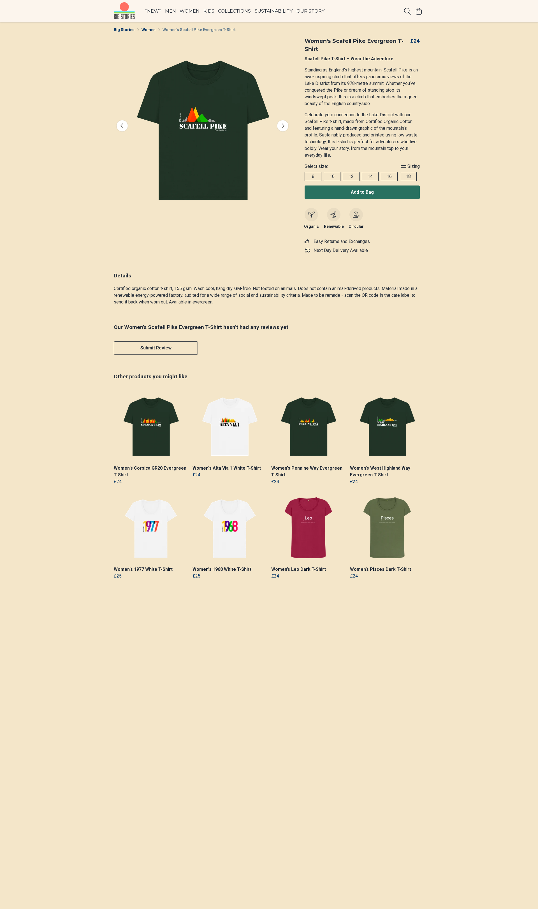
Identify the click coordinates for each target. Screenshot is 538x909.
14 (370, 176)
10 (332, 176)
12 (351, 176)
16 (389, 176)
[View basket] (418, 11)
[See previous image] (122, 125)
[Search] (407, 11)
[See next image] (282, 125)
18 (408, 176)
